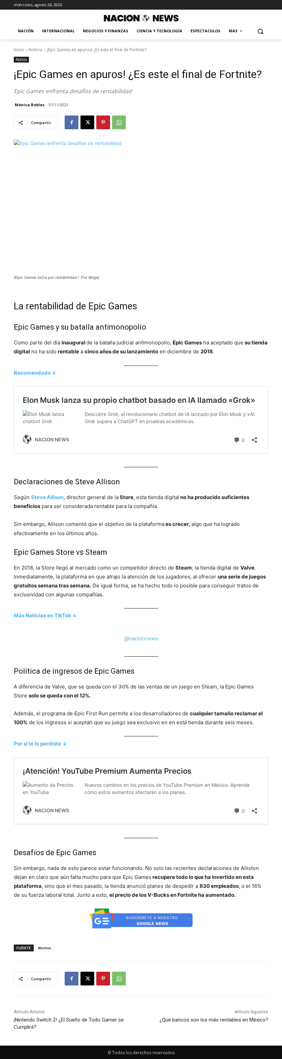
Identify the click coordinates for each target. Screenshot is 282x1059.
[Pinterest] (103, 122)
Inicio (19, 50)
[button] (260, 31)
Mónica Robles (29, 104)
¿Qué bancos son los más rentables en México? (214, 1020)
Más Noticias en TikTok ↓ (45, 615)
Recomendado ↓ (35, 372)
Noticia (35, 50)
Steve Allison (47, 497)
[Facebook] (71, 122)
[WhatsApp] (119, 122)
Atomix (44, 947)
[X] (87, 122)
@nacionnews (141, 638)
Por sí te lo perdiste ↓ (40, 743)
